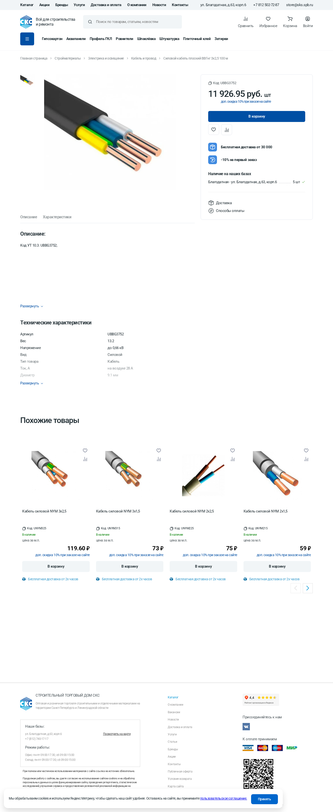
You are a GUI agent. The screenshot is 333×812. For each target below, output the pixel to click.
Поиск (90, 22)
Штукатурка (169, 39)
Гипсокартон (52, 39)
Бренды (61, 5)
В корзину (56, 566)
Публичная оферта (180, 771)
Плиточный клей (197, 39)
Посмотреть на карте (117, 734)
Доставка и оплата (106, 5)
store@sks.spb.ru (299, 5)
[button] (222, 83)
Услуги (79, 5)
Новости (159, 5)
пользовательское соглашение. (223, 798)
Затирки (221, 39)
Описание (28, 217)
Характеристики (57, 217)
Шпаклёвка (146, 39)
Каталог (26, 5)
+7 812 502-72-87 (266, 5)
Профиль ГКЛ (101, 39)
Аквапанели (76, 39)
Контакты (180, 5)
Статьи (172, 741)
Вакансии (174, 712)
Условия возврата (180, 779)
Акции (44, 5)
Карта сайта (176, 786)
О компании (137, 5)
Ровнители (124, 39)
